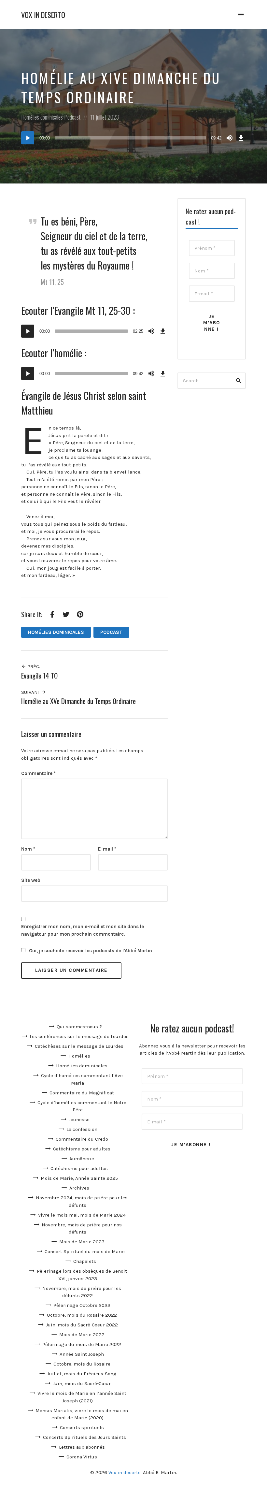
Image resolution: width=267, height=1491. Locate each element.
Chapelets (84, 1261)
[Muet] (229, 137)
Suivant (31, 692)
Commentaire (38, 773)
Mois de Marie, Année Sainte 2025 (79, 1178)
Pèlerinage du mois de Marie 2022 (81, 1344)
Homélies (79, 1056)
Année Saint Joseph (82, 1354)
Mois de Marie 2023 (82, 1242)
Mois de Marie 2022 (82, 1335)
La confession (81, 1129)
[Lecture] (27, 137)
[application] (133, 137)
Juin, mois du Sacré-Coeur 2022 (82, 1325)
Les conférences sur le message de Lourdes (79, 1036)
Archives (79, 1188)
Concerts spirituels (82, 1427)
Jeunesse (79, 1119)
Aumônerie (81, 1159)
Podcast (72, 117)
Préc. (33, 666)
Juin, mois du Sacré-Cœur (82, 1383)
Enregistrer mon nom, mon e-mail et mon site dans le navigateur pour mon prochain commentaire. (82, 930)
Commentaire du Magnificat (81, 1093)
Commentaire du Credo (82, 1139)
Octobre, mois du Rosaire (81, 1364)
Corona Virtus (81, 1457)
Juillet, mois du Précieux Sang (82, 1374)
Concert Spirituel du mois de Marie (85, 1251)
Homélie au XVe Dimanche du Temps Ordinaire (78, 701)
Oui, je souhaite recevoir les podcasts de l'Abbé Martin (90, 951)
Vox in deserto (43, 15)
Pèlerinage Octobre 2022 (81, 1305)
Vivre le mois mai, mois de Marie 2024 (82, 1215)
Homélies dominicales (42, 117)
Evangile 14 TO (39, 675)
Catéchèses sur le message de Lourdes (79, 1046)
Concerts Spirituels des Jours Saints (84, 1437)
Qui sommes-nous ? (79, 1027)
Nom (28, 849)
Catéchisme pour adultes (81, 1149)
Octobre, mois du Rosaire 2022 (82, 1315)
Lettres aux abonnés (82, 1447)
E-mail (107, 849)
